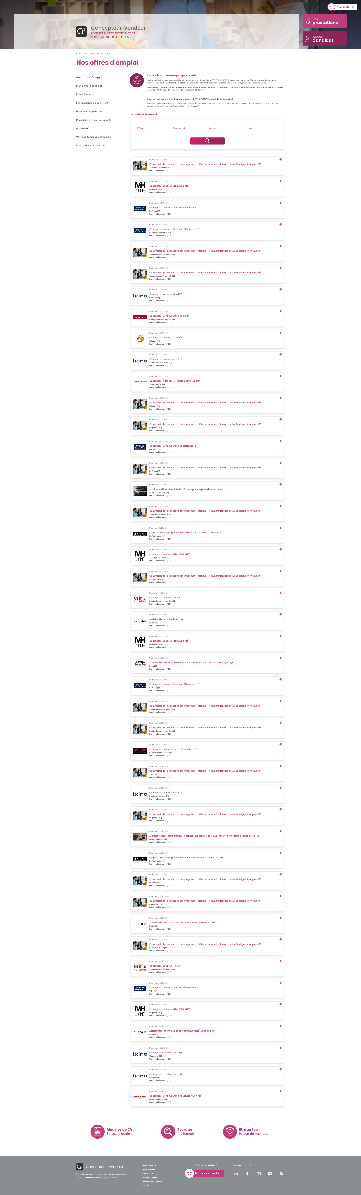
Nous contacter (345, 6)
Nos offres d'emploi (89, 77)
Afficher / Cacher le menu (7, 7)
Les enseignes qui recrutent (92, 102)
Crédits (145, 1186)
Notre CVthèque (149, 1165)
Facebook (247, 1173)
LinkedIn (236, 1173)
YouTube (270, 1173)
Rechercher (207, 141)
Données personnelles (152, 1182)
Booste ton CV (84, 128)
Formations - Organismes (91, 145)
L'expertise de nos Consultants (93, 120)
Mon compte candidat (89, 85)
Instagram (258, 1173)
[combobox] (153, 128)
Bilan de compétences (89, 111)
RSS (281, 1173)
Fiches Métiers (84, 94)
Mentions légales (149, 1178)
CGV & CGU (147, 1174)
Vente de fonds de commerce (93, 136)
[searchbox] (153, 128)
